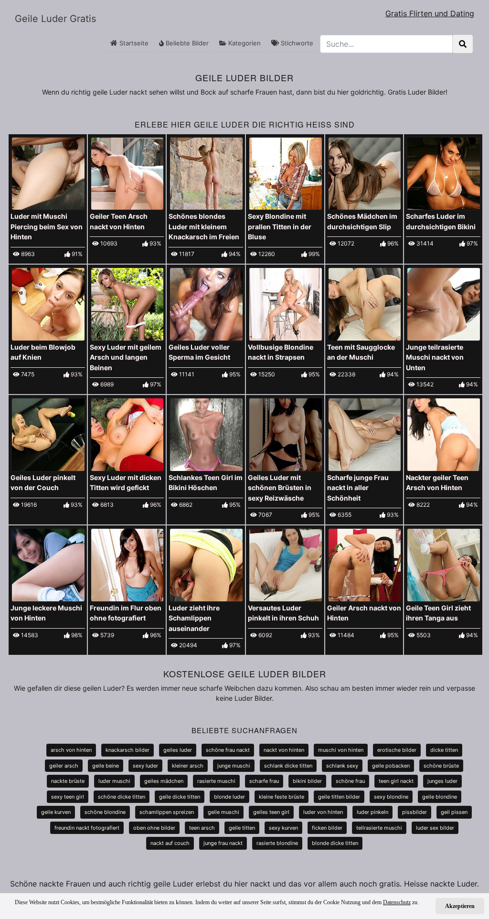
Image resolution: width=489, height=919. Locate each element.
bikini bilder (307, 781)
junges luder (442, 781)
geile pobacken (391, 765)
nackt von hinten (284, 750)
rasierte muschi (216, 781)
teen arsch (202, 827)
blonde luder (229, 796)
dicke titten (444, 750)
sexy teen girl (67, 796)
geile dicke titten (179, 796)
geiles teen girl (271, 812)
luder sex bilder (435, 827)
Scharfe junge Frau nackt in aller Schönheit (358, 487)
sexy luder (145, 765)
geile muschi (223, 812)
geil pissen (454, 812)
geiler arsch (63, 765)
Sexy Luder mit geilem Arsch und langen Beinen (125, 357)
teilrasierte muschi (379, 827)
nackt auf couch (170, 843)
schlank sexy (342, 765)
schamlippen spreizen (166, 812)
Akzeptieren (460, 906)
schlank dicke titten (288, 765)
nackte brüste (68, 781)
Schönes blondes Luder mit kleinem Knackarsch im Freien (204, 226)
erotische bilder (396, 750)
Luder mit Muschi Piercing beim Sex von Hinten (47, 226)
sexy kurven (283, 827)
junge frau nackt (223, 843)
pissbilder (414, 812)
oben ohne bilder (154, 827)
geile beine (105, 765)
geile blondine (439, 796)
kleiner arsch (187, 765)
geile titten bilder (339, 796)
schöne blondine (105, 812)
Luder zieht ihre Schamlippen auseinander (194, 618)
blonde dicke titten (335, 843)
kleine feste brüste (281, 796)
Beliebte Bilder (186, 43)
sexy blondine (391, 796)
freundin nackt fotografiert (86, 827)
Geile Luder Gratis (55, 18)
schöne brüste (441, 765)
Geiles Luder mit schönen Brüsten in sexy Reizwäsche (279, 487)
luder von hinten (323, 812)
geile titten (242, 827)
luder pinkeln (372, 812)
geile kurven (56, 812)
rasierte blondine (277, 843)
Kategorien (243, 43)
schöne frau (350, 781)
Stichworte (296, 43)
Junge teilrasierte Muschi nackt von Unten (435, 357)
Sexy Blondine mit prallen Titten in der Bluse (279, 226)
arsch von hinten (71, 750)
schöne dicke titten (121, 796)
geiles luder (177, 750)
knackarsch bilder (127, 750)
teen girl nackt (396, 781)
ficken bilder (327, 827)
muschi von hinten (340, 750)
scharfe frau (264, 781)
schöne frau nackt (228, 750)
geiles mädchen (163, 781)
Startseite (133, 43)
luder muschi (114, 781)
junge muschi (233, 765)
